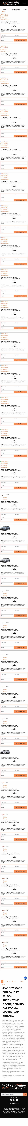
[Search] (25, 1094)
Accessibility (15, 1108)
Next (3, 984)
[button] (25, 978)
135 (21, 981)
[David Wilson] (11, 3)
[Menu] (24, 3)
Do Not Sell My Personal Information (13, 1110)
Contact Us (6, 1108)
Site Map (11, 1110)
